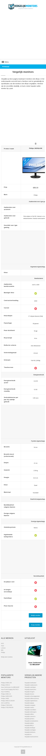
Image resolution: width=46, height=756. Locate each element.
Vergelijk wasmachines (31, 736)
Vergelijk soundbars (30, 710)
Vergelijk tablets (29, 723)
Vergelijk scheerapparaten (32, 696)
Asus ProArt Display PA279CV (10, 689)
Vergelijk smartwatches (31, 721)
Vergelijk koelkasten (30, 683)
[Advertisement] (23, 36)
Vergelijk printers (29, 718)
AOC (2, 643)
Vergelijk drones (29, 694)
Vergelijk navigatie (30, 705)
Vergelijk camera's (30, 716)
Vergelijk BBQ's (29, 725)
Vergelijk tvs (28, 734)
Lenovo (3, 648)
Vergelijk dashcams (30, 689)
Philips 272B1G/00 (6, 705)
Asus (2, 645)
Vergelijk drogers (29, 692)
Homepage (5, 66)
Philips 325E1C (5, 685)
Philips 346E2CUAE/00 (8, 701)
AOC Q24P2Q (5, 703)
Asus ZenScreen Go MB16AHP (10, 687)
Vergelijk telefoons (30, 732)
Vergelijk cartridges (30, 687)
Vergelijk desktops (30, 727)
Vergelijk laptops (29, 703)
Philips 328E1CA (6, 694)
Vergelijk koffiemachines (32, 698)
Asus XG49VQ (5, 692)
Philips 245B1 (5, 698)
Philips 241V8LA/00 (35, 148)
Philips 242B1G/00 (6, 696)
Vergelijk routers (29, 707)
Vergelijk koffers (29, 714)
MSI (2, 650)
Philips (3, 652)
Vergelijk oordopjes (30, 730)
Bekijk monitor (35, 615)
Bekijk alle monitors (7, 657)
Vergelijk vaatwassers (31, 685)
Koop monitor (35, 625)
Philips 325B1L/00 (6, 683)
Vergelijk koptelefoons (31, 701)
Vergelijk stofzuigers (30, 712)
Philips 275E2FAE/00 (7, 707)
